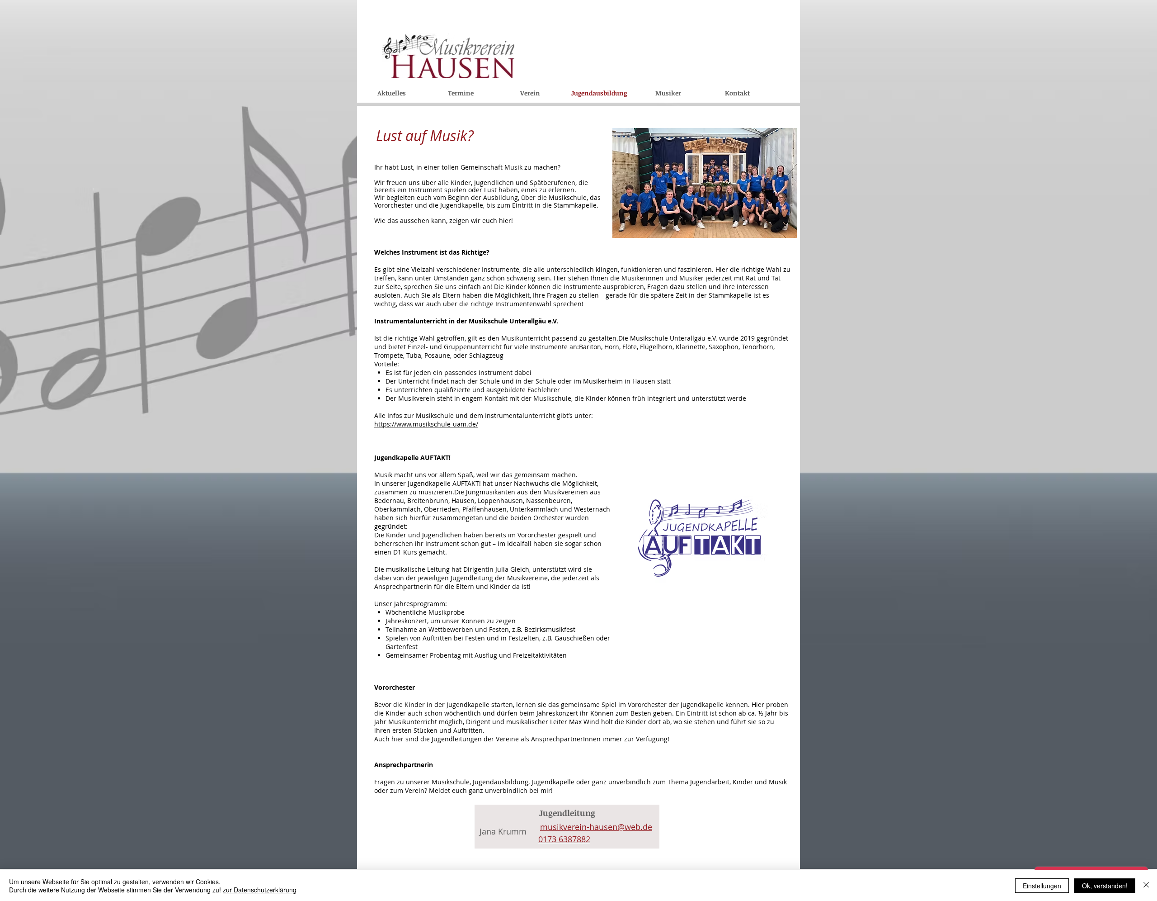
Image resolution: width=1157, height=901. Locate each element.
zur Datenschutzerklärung (259, 889)
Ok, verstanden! (1105, 885)
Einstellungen (1042, 885)
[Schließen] (1146, 885)
